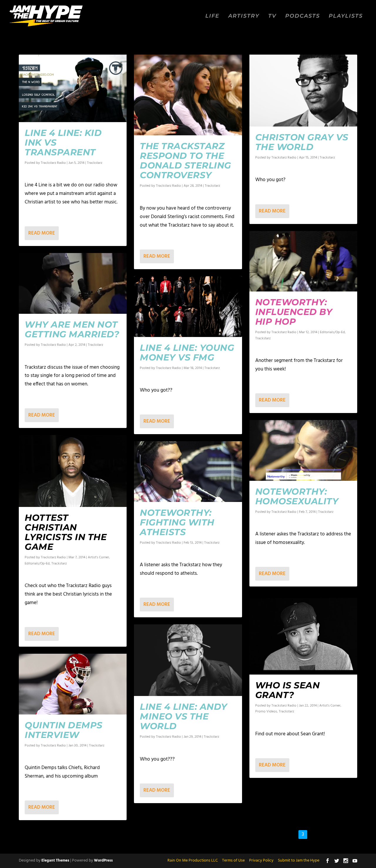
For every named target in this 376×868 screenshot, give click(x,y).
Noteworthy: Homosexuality (297, 496)
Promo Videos (266, 711)
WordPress (103, 860)
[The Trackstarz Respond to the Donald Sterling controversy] (188, 95)
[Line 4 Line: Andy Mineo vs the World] (188, 660)
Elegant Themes (55, 860)
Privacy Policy (261, 860)
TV (272, 16)
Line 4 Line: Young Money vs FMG (187, 352)
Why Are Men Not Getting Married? (72, 329)
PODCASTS (302, 16)
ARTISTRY (243, 16)
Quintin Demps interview (64, 730)
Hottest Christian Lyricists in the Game (66, 532)
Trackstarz (94, 163)
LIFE (212, 16)
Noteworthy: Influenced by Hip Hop (294, 312)
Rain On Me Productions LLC (192, 860)
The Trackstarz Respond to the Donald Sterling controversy (185, 161)
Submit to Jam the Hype (298, 860)
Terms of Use (233, 860)
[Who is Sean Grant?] (303, 634)
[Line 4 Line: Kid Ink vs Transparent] (73, 88)
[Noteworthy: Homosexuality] (303, 450)
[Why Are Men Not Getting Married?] (73, 283)
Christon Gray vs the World (301, 142)
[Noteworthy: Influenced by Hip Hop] (303, 261)
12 (338, 834)
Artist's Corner (98, 557)
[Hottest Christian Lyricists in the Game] (73, 471)
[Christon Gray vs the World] (303, 91)
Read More (41, 233)
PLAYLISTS (346, 16)
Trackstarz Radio (53, 163)
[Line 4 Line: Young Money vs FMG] (188, 306)
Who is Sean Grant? (287, 690)
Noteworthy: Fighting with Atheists (177, 522)
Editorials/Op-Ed (37, 564)
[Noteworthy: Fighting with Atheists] (188, 471)
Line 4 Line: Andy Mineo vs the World (183, 716)
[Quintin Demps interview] (73, 684)
